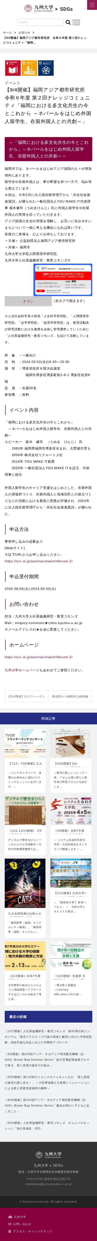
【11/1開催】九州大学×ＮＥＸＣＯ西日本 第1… (70, 895)
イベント (12, 83)
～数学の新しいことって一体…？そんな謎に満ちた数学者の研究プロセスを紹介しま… (70, 779)
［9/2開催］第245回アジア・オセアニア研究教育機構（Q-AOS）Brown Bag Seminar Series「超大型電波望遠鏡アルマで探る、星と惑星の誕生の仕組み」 (47, 1059)
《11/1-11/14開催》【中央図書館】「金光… (25, 833)
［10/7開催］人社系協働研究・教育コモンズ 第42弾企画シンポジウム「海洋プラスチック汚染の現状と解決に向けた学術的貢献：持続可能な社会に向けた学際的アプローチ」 (48, 1037)
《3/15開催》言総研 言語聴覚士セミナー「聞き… (69, 978)
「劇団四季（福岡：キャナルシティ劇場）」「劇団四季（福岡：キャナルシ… (25, 927)
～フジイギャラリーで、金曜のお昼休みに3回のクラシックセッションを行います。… (25, 779)
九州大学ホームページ (22, 670)
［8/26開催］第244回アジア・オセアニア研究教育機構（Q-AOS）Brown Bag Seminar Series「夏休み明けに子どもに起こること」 (47, 1105)
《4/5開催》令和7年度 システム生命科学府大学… (69, 833)
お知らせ (24, 32)
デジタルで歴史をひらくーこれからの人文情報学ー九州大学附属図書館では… (25, 844)
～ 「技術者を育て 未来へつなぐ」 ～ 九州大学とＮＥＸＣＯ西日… (70, 907)
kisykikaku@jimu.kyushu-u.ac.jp (48, 1184)
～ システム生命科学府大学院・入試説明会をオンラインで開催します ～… (70, 844)
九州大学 (20, 1217)
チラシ (28, 301)
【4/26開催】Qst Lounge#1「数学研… (69, 765)
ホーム (7, 32)
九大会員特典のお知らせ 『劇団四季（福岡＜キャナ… (24, 916)
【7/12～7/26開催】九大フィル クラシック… (25, 765)
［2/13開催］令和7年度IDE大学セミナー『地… (24, 978)
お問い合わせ (22, 1224)
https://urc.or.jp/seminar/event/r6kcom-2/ (39, 561)
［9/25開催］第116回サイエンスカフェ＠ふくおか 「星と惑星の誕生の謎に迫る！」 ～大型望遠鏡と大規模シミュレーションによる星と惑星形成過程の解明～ (47, 1082)
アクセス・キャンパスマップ (32, 1231)
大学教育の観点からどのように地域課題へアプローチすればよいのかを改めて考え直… (25, 992)
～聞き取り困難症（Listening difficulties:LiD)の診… (68, 990)
